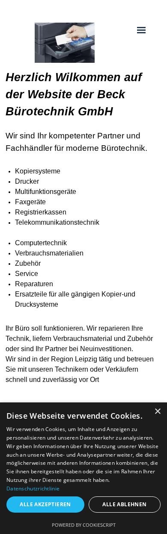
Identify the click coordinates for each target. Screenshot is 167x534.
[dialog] (83, 468)
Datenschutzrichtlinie (33, 488)
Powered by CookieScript (84, 525)
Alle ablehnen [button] (124, 504)
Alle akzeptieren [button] (45, 504)
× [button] (157, 411)
